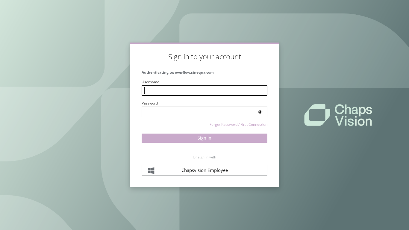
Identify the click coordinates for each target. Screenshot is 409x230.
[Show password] (260, 111)
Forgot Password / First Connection (238, 124)
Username (150, 81)
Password (150, 103)
